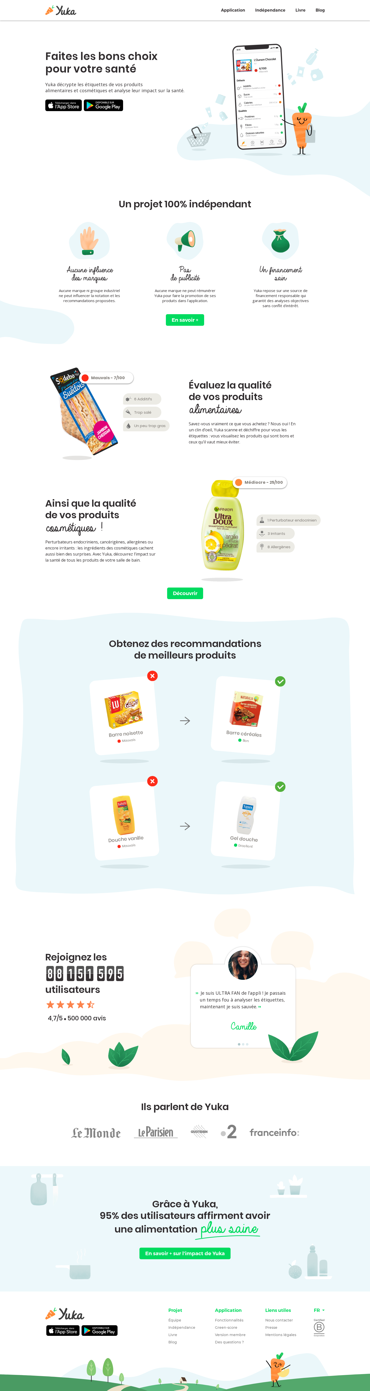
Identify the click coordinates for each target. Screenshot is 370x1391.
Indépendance (270, 10)
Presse (271, 1327)
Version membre (230, 1335)
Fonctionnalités (229, 1320)
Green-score (226, 1327)
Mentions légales (280, 1335)
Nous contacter (279, 1320)
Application (233, 10)
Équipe (174, 1320)
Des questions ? (229, 1342)
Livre (300, 10)
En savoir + (185, 320)
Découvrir (185, 593)
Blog (320, 10)
